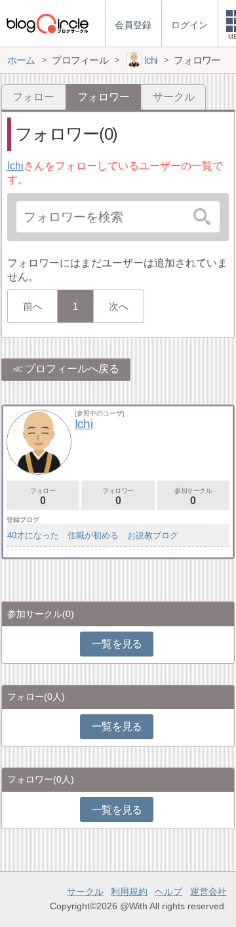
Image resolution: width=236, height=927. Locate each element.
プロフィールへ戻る (72, 368)
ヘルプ (168, 891)
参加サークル (193, 496)
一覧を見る (117, 643)
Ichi (15, 165)
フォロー (33, 96)
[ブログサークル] (47, 23)
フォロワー (118, 496)
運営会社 (208, 891)
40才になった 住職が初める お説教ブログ (92, 535)
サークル (174, 96)
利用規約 (129, 891)
